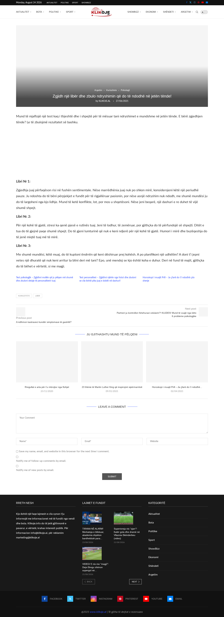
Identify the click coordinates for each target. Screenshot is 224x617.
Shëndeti (168, 12)
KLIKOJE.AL (104, 101)
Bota (39, 12)
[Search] (197, 12)
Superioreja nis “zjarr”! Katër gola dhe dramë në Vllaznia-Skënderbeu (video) (127, 533)
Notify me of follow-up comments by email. (41, 461)
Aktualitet (52, 3)
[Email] (207, 2)
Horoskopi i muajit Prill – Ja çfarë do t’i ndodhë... (177, 387)
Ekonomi (151, 12)
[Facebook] (186, 2)
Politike (65, 3)
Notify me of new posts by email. (35, 470)
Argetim (186, 12)
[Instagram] (194, 2)
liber (37, 296)
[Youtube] (203, 2)
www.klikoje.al (98, 612)
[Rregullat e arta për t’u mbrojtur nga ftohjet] (47, 361)
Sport (75, 3)
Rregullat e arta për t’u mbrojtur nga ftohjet (47, 387)
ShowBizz (86, 3)
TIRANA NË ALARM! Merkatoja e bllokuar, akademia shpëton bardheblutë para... (93, 533)
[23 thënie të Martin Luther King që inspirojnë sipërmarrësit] (112, 361)
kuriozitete (24, 296)
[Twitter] (190, 2)
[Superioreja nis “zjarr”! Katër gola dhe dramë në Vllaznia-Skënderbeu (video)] (123, 518)
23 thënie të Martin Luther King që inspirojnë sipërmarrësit (112, 387)
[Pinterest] (198, 2)
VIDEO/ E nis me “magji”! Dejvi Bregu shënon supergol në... (95, 567)
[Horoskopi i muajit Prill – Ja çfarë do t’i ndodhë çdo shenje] (177, 361)
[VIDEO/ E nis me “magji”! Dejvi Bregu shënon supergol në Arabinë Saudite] (92, 553)
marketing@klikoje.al (28, 537)
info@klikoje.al (39, 533)
